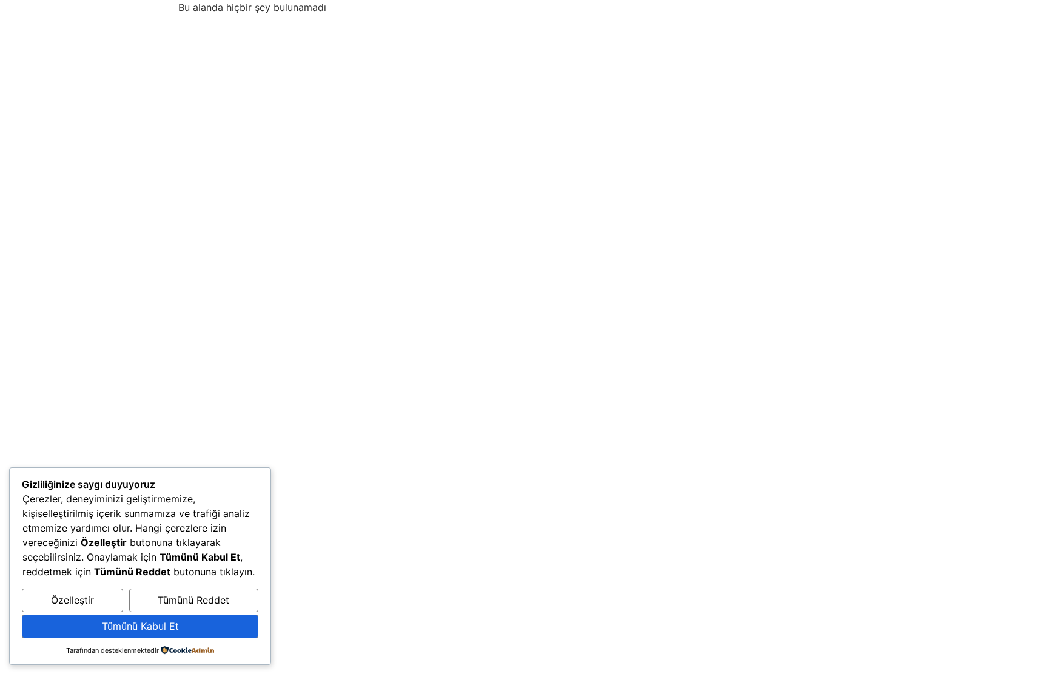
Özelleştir (72, 600)
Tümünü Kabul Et (140, 626)
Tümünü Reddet (193, 600)
